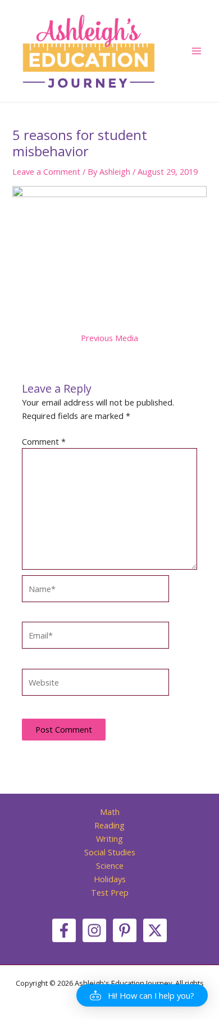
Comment (44, 441)
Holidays (110, 878)
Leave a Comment (46, 171)
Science (110, 865)
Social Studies (109, 852)
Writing (109, 838)
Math (110, 811)
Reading (109, 825)
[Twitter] (155, 930)
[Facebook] (64, 930)
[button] (142, 995)
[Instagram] (94, 930)
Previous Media (109, 338)
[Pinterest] (124, 930)
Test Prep (110, 892)
